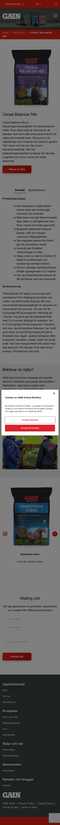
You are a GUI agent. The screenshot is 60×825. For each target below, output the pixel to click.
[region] (29, 412)
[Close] (54, 393)
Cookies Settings (30, 420)
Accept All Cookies (30, 428)
